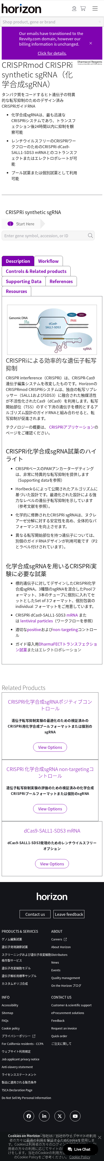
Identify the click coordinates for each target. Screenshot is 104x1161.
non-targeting (65, 629)
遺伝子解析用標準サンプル (19, 976)
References (61, 281)
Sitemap (7, 1013)
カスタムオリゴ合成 (15, 983)
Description (18, 261)
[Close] (91, 43)
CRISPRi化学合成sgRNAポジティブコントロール (50, 705)
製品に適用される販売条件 (19, 1082)
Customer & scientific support (71, 1005)
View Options (50, 747)
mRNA (72, 615)
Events (55, 970)
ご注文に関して (61, 1044)
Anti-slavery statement (17, 1067)
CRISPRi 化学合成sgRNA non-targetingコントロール (50, 772)
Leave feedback (69, 914)
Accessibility (10, 1005)
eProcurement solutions (67, 1013)
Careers (57, 939)
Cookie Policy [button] (79, 1156)
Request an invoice (64, 1028)
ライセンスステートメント (19, 1074)
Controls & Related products (36, 271)
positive (34, 629)
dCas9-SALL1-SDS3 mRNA (52, 830)
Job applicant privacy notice (20, 1059)
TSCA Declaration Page (17, 1090)
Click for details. (52, 53)
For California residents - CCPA (22, 1044)
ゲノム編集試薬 (12, 939)
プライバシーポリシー (16, 1036)
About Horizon (61, 947)
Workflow (48, 261)
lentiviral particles (36, 621)
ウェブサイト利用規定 (16, 1051)
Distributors (59, 954)
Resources (16, 291)
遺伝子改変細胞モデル (16, 968)
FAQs (5, 1020)
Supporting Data (24, 281)
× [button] (99, 1137)
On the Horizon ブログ (66, 985)
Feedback (58, 1020)
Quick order (59, 1036)
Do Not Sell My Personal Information (26, 1098)
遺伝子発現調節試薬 (15, 947)
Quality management (65, 978)
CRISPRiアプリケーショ (69, 427)
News (55, 962)
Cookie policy (11, 1028)
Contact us (35, 914)
